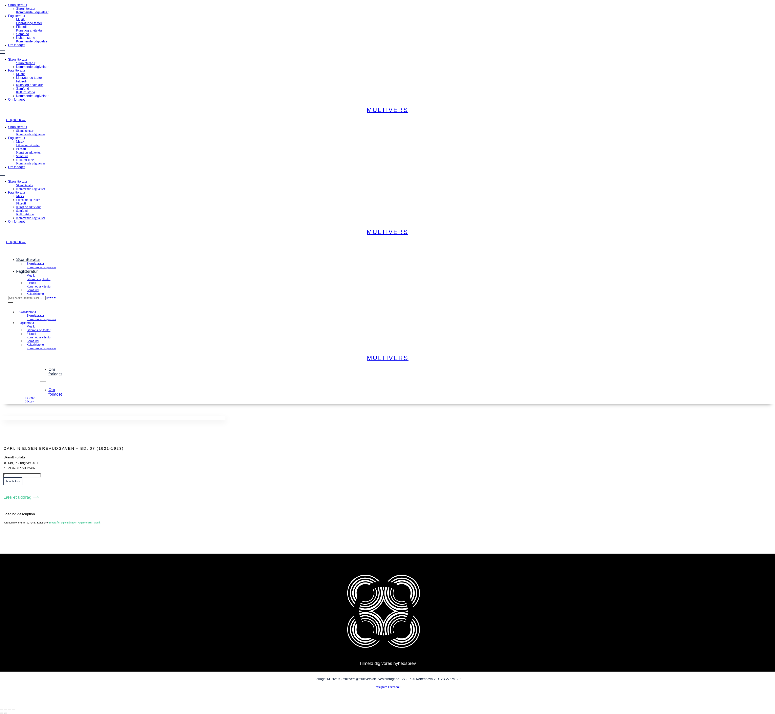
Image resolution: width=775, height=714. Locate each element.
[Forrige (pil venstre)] (1, 713)
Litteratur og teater (29, 23)
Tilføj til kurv (13, 481)
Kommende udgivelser (32, 12)
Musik (20, 19)
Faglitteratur (16, 16)
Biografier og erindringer (62, 522)
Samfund (22, 34)
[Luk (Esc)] (13, 709)
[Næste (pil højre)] (5, 713)
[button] (387, 52)
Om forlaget (16, 45)
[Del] (9, 709)
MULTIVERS (387, 109)
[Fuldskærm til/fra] (5, 709)
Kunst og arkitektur (29, 30)
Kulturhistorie (25, 37)
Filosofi (21, 26)
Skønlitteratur (17, 5)
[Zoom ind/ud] (1, 709)
